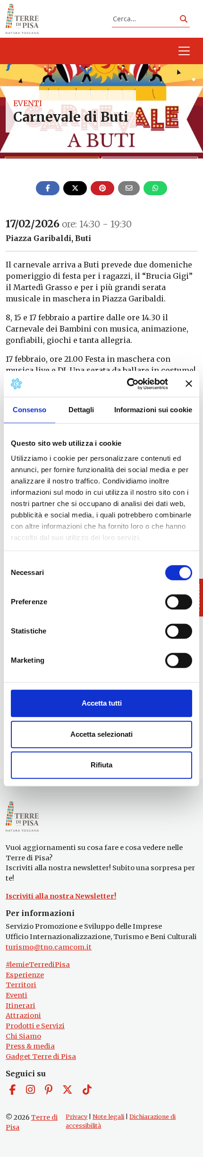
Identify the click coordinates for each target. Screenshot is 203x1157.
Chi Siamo (23, 1036)
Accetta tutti (102, 703)
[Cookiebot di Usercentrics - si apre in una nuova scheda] (127, 384)
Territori (21, 985)
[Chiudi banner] (189, 384)
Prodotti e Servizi (35, 1026)
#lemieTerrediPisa (38, 964)
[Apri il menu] (184, 51)
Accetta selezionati (101, 734)
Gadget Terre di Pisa (41, 1056)
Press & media (30, 1046)
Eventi (27, 103)
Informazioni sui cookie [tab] (153, 410)
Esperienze (25, 975)
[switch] (178, 601)
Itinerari (20, 1005)
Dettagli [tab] (81, 410)
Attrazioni (23, 1015)
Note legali (108, 1116)
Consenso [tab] (30, 410)
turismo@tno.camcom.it (49, 947)
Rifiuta (101, 765)
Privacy (76, 1116)
